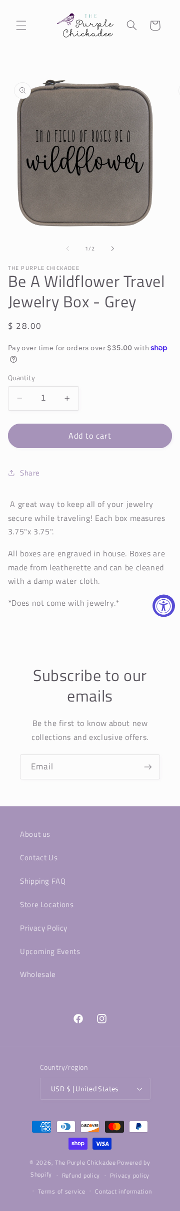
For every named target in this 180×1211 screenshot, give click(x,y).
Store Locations (47, 904)
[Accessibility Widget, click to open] (163, 605)
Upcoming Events (50, 951)
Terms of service (62, 1191)
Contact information (123, 1191)
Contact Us (39, 857)
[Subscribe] (148, 766)
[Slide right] (113, 248)
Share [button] (30, 473)
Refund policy (81, 1175)
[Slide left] (67, 248)
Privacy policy (130, 1175)
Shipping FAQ (43, 881)
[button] (21, 25)
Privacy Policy (44, 928)
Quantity (21, 378)
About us (35, 834)
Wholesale (38, 974)
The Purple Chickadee (85, 1162)
